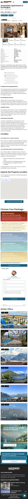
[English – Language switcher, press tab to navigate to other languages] (13, 2)
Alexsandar (14, 276)
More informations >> (15, 485)
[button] (10, 15)
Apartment (8, 9)
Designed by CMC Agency (14, 497)
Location (14, 18)
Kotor (2, 9)
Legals (16, 496)
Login (25, 491)
